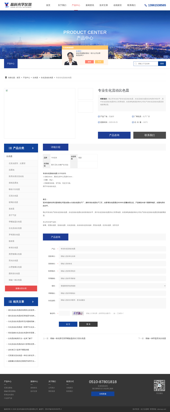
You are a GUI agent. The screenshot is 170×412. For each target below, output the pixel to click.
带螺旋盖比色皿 (15, 222)
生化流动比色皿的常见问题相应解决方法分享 (22, 321)
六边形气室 (8, 398)
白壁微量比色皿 (15, 267)
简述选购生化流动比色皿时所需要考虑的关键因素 (22, 333)
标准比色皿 (13, 248)
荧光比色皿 (13, 261)
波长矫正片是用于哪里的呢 (18, 350)
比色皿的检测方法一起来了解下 (20, 338)
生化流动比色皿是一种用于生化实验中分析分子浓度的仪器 (22, 327)
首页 (48, 5)
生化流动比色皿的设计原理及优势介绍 (22, 344)
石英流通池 (8, 388)
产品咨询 (114, 135)
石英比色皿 (13, 196)
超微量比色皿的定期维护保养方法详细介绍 (22, 361)
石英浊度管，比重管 (17, 163)
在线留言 (117, 5)
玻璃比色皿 (13, 202)
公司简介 (51, 388)
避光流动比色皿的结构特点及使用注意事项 (22, 310)
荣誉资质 (51, 391)
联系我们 (131, 5)
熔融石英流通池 (9, 391)
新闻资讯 (90, 5)
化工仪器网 (145, 409)
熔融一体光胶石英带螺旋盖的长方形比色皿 (67, 338)
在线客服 (102, 394)
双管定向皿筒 (9, 395)
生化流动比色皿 (47, 78)
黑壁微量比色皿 (15, 254)
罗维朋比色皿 (14, 235)
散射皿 (11, 241)
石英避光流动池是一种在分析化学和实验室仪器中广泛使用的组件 (22, 355)
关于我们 (62, 5)
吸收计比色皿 (14, 189)
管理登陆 (153, 409)
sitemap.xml (161, 409)
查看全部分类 (21, 288)
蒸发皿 (11, 209)
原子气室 (12, 215)
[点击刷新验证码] (78, 313)
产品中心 (76, 5)
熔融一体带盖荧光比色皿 (156, 338)
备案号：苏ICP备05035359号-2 (50, 409)
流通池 (11, 170)
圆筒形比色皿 (14, 273)
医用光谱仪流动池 (16, 176)
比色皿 (35, 78)
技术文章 (104, 5)
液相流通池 (13, 183)
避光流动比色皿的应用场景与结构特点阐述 (22, 316)
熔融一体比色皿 (15, 280)
